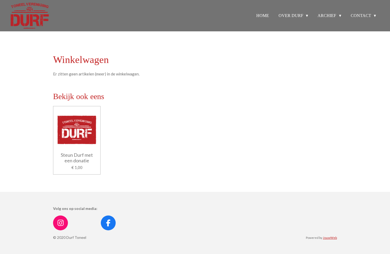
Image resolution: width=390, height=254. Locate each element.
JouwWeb (330, 237)
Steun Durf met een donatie (77, 157)
